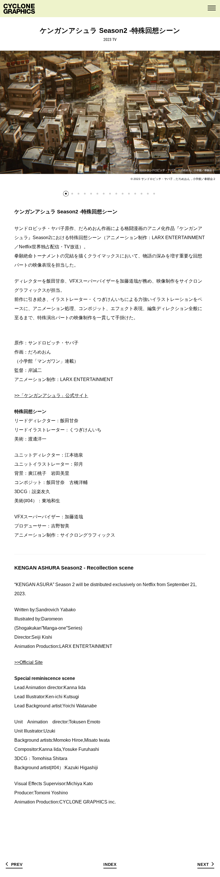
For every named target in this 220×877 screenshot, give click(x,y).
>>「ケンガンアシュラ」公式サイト (51, 395)
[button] (65, 193)
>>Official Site (28, 662)
